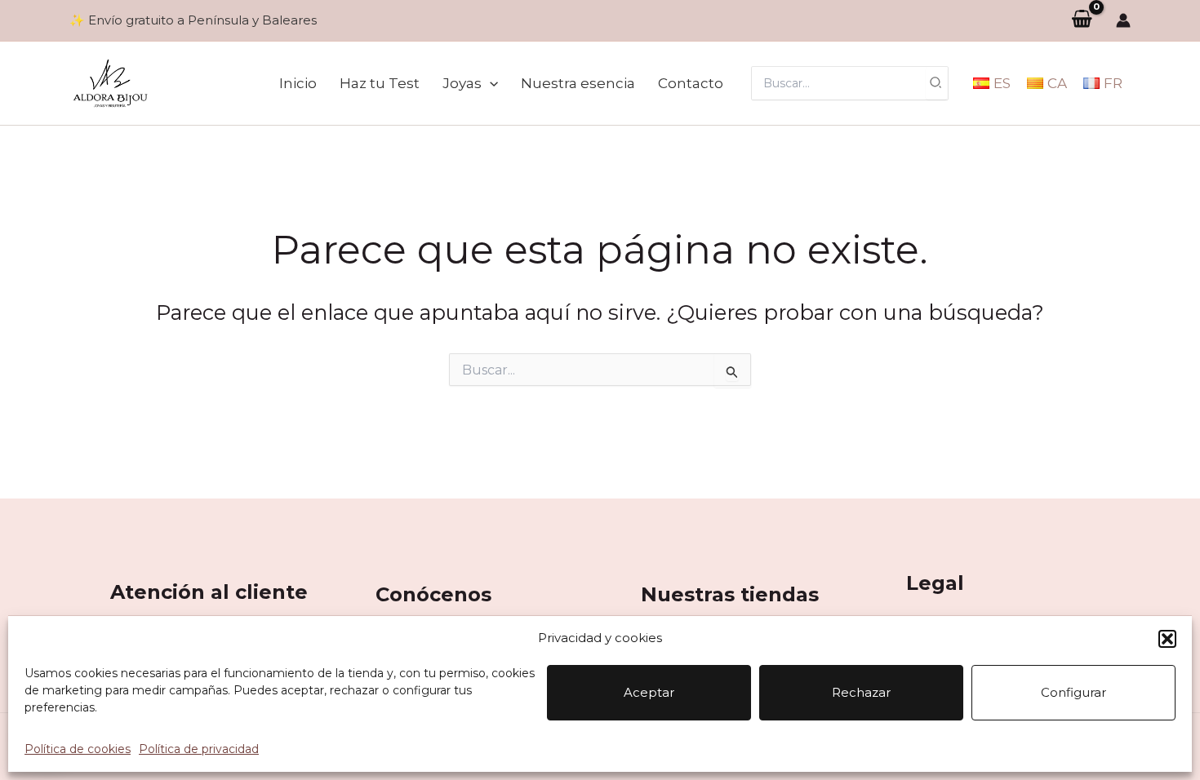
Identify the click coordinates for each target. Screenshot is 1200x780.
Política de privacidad (199, 749)
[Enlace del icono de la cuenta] (1123, 20)
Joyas (462, 83)
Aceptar (649, 692)
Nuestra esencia (578, 83)
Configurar (1073, 692)
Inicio (298, 83)
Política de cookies (77, 749)
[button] (1167, 639)
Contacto (690, 83)
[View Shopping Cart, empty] (1082, 20)
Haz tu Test (380, 83)
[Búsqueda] (936, 83)
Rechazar (861, 692)
